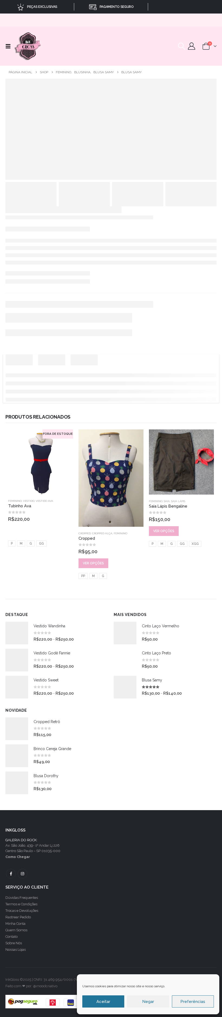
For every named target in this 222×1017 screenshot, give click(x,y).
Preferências (192, 1001)
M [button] (21, 543)
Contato (11, 937)
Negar (148, 1001)
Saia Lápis (178, 501)
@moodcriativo (45, 986)
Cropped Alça (102, 533)
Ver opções (93, 563)
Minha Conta (15, 924)
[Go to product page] (111, 478)
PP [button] (83, 576)
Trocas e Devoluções (21, 911)
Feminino (15, 500)
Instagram (22, 874)
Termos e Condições (21, 904)
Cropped (85, 533)
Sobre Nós (13, 943)
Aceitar (103, 1001)
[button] (9, 46)
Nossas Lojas (15, 950)
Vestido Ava (44, 500)
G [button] (31, 543)
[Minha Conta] (191, 46)
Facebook (11, 874)
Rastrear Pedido (18, 917)
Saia (167, 501)
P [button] (12, 543)
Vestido (28, 500)
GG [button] (41, 543)
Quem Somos (16, 930)
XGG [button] (195, 544)
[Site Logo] (28, 46)
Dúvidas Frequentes (21, 898)
